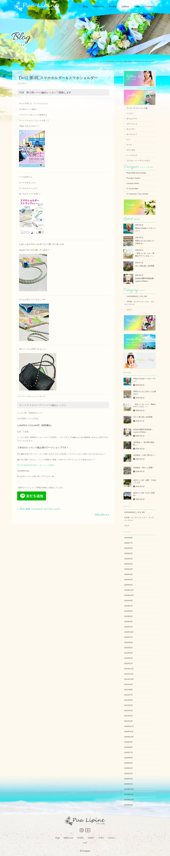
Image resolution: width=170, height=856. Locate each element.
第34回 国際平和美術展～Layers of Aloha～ (145, 279)
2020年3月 (128, 773)
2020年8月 (128, 747)
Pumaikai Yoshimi (133, 178)
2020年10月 (129, 737)
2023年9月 (128, 600)
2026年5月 (128, 553)
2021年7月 (128, 695)
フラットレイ (132, 124)
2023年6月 (128, 611)
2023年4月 (128, 622)
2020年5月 (128, 763)
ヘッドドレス (132, 155)
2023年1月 (128, 627)
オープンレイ (132, 134)
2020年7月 (128, 752)
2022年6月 (128, 642)
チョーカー (131, 129)
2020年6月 (128, 758)
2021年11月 (128, 674)
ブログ (129, 310)
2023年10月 (129, 595)
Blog (57, 837)
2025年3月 (128, 574)
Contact (111, 837)
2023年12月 (129, 590)
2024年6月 (128, 585)
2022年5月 (128, 648)
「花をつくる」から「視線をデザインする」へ (144, 254)
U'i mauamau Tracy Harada (137, 194)
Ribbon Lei (68, 837)
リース (129, 145)
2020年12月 (129, 726)
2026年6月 (128, 548)
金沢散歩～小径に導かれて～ (144, 455)
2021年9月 (128, 684)
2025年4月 (128, 569)
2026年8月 (128, 538)
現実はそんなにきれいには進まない (144, 242)
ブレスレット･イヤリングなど (138, 161)
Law (85, 842)
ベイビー (130, 113)
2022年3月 (128, 653)
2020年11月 (128, 732)
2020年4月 (128, 768)
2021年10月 (129, 679)
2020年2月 (128, 779)
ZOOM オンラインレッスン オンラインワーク (139, 303)
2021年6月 (128, 700)
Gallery (91, 837)
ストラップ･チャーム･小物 (137, 108)
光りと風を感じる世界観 (144, 266)
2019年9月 (128, 805)
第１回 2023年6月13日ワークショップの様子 (36, 465)
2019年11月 (128, 794)
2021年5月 (128, 705)
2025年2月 (128, 580)
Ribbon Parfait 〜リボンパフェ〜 (145, 229)
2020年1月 (128, 784)
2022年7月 (128, 637)
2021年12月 (129, 669)
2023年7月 (128, 606)
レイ (128, 140)
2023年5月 (128, 616)
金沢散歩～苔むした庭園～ (143, 468)
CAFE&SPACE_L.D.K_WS (137, 296)
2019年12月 (129, 789)
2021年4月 (128, 711)
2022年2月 (128, 658)
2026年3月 (128, 559)
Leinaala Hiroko (133, 183)
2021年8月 (128, 690)
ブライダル (131, 150)
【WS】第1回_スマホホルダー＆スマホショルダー (40, 509)
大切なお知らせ (101, 515)
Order (101, 837)
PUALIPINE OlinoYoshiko (136, 173)
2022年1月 (128, 663)
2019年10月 (129, 800)
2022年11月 (128, 632)
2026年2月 (128, 564)
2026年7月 (128, 543)
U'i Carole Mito (132, 189)
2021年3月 (128, 716)
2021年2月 (128, 721)
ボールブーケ (132, 119)
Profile (81, 837)
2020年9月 (128, 742)
